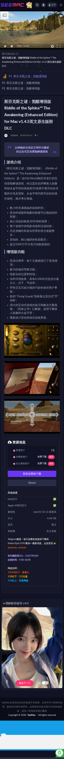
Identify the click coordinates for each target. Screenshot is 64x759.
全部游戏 (14, 135)
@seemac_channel (17, 548)
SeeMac (32, 715)
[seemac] (6, 135)
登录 (53, 5)
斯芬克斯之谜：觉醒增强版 (28, 76)
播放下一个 (24, 683)
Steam (32, 482)
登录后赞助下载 (32, 474)
